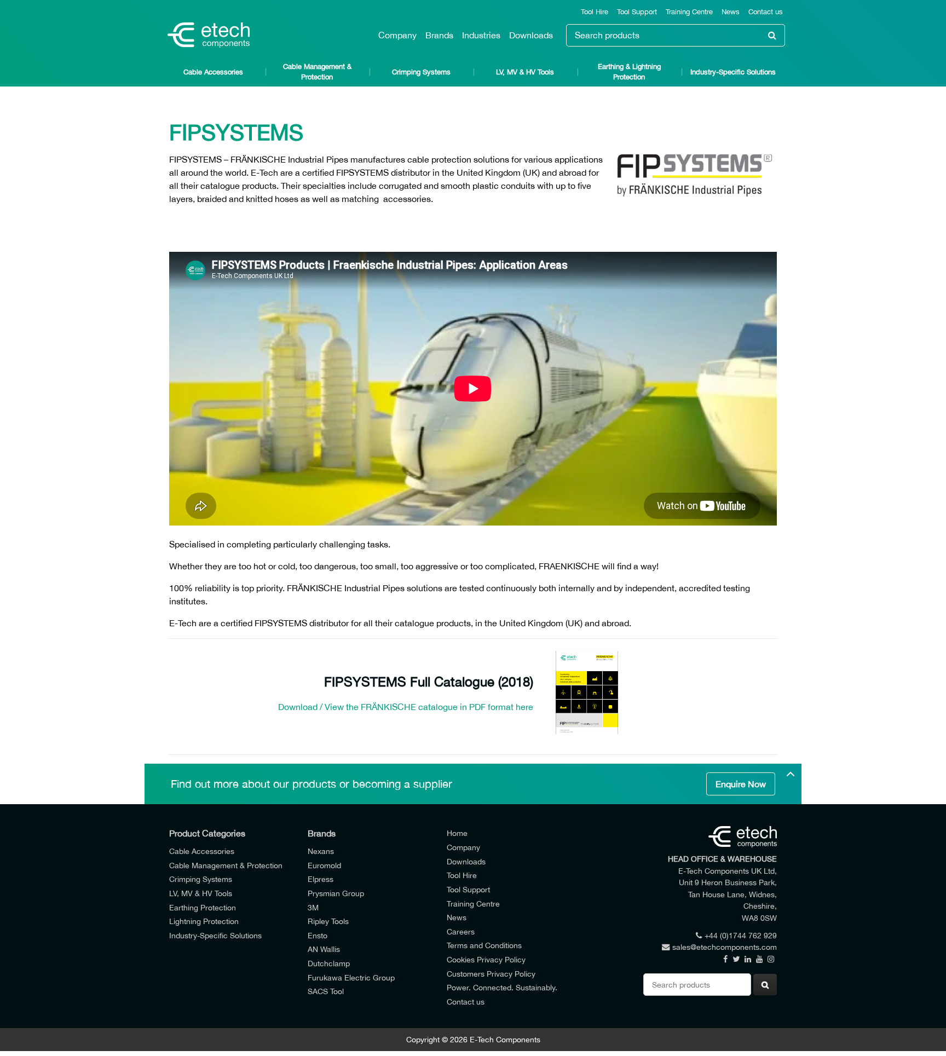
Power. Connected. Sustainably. (502, 987)
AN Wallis (324, 949)
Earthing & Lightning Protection (629, 71)
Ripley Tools (328, 921)
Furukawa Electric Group (351, 977)
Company (397, 35)
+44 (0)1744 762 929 (741, 935)
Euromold (324, 865)
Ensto (317, 935)
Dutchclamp (329, 963)
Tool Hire (594, 12)
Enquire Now (741, 784)
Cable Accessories (213, 72)
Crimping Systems (421, 72)
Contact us (765, 12)
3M (313, 907)
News (731, 12)
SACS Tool (326, 991)
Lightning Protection (204, 921)
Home (457, 833)
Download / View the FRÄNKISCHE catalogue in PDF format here (405, 707)
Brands (439, 35)
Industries (481, 35)
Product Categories (207, 833)
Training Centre (689, 12)
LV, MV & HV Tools (525, 72)
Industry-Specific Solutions (733, 72)
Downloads (531, 35)
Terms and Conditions (484, 945)
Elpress (320, 879)
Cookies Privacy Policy (486, 959)
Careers (461, 931)
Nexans (321, 851)
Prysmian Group (336, 893)
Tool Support (637, 12)
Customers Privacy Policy (491, 973)
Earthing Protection (202, 907)
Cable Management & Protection (317, 71)
